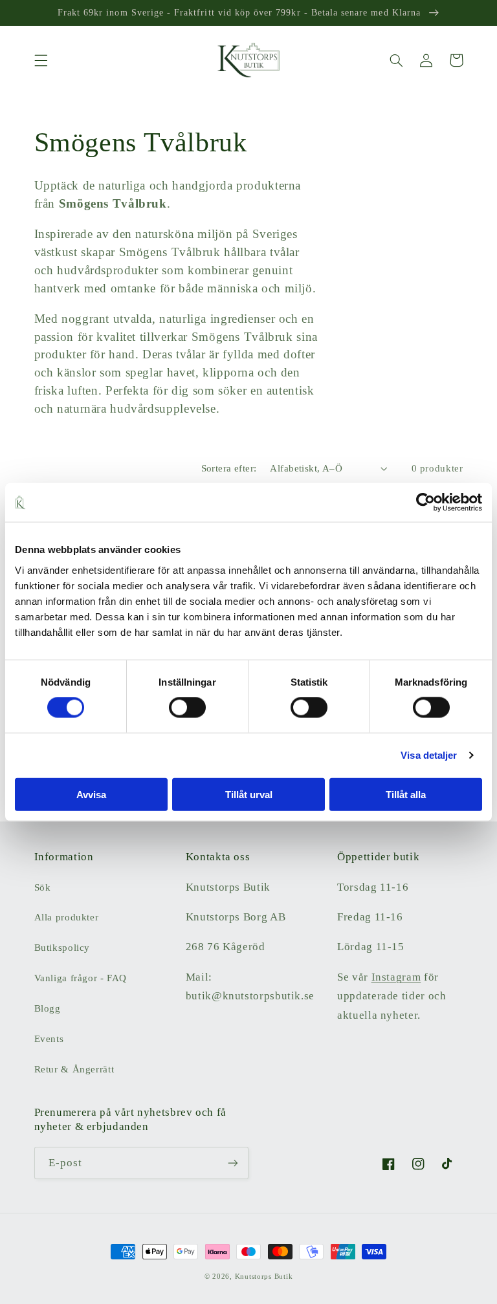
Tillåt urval (248, 793)
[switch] (187, 707)
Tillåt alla (406, 793)
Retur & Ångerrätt (74, 1069)
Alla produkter (66, 917)
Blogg (47, 1008)
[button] (41, 60)
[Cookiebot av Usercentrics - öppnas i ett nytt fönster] (425, 502)
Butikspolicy (62, 947)
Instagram (396, 977)
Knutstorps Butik (264, 1276)
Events (49, 1039)
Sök (42, 887)
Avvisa (91, 793)
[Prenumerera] (233, 1163)
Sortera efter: (229, 468)
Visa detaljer (429, 755)
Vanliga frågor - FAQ (80, 978)
